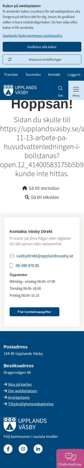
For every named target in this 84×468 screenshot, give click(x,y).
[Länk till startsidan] (25, 430)
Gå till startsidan (44, 188)
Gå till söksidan (45, 197)
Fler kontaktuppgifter (34, 312)
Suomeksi (33, 74)
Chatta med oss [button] (70, 464)
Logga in (74, 74)
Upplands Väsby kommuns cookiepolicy (32, 35)
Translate (11, 74)
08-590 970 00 (27, 265)
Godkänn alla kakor (42, 47)
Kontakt (54, 74)
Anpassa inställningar (45, 59)
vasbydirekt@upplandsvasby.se (44, 255)
